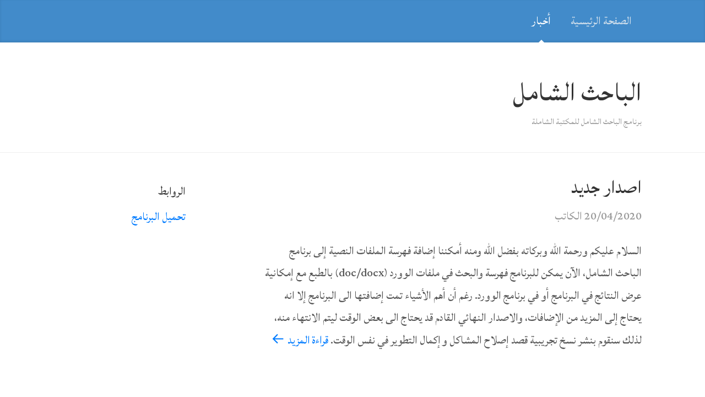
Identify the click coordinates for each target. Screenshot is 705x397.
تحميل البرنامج (159, 217)
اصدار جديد (606, 187)
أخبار (541, 21)
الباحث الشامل (577, 92)
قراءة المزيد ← (299, 340)
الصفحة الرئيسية (601, 21)
